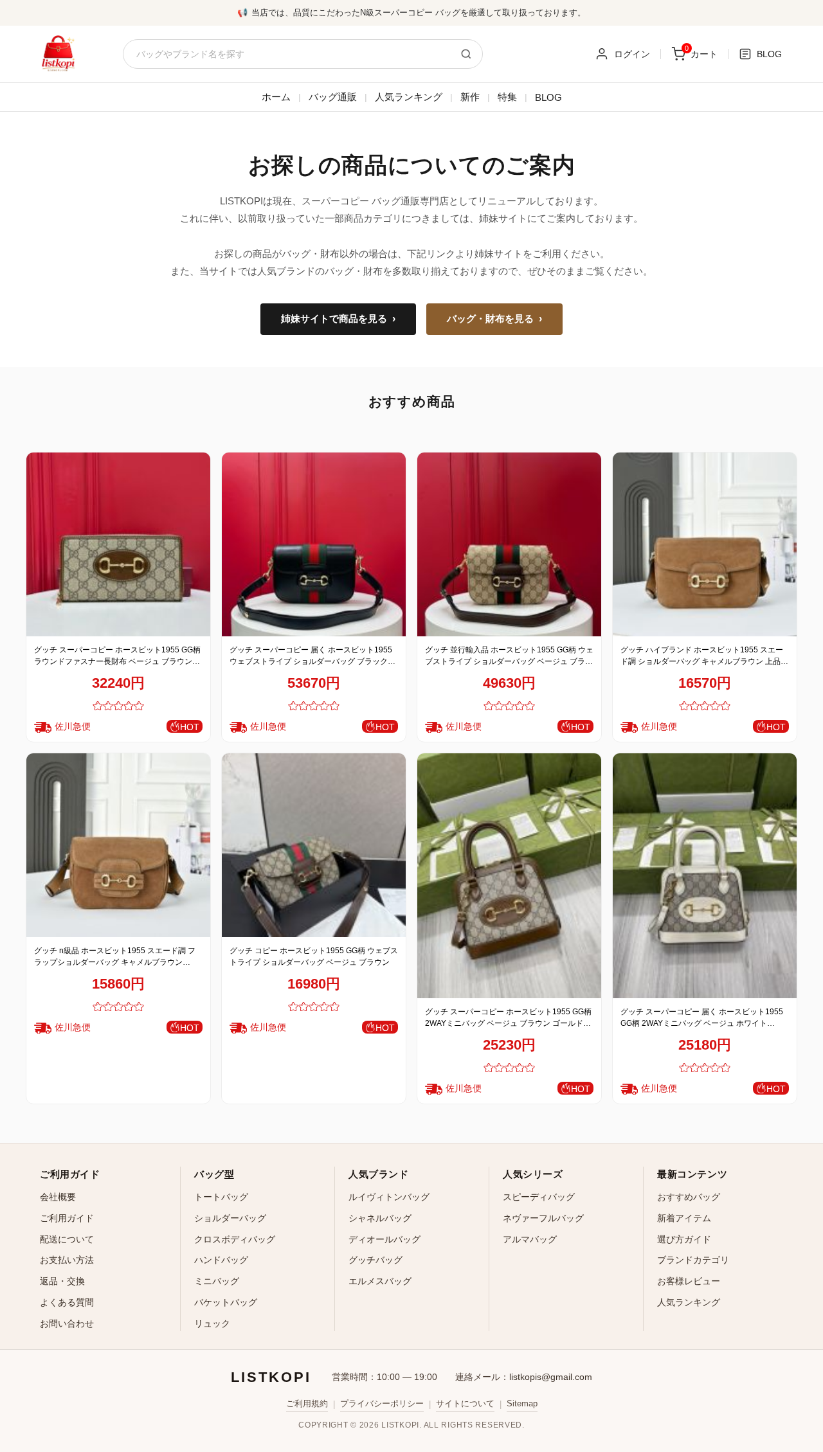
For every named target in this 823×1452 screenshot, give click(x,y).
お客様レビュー (688, 1281)
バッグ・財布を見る (494, 319)
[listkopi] (58, 54)
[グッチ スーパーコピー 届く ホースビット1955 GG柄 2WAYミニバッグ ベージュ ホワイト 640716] (705, 875)
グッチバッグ (375, 1260)
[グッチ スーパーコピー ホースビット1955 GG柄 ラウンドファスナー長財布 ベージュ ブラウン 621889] (118, 544)
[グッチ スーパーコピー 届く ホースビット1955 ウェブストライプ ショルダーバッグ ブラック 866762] (314, 544)
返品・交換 (62, 1281)
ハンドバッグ (221, 1260)
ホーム (276, 96)
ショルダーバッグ (230, 1218)
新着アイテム (684, 1218)
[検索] (466, 54)
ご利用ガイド (67, 1218)
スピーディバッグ (539, 1197)
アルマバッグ (530, 1239)
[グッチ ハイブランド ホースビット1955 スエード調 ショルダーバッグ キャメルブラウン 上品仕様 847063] (705, 544)
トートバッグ (221, 1197)
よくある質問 (67, 1302)
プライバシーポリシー (382, 1403)
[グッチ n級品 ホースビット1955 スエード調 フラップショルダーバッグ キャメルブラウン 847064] (118, 845)
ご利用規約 (307, 1403)
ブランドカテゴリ (693, 1260)
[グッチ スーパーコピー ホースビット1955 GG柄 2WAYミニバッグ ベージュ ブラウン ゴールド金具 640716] (509, 875)
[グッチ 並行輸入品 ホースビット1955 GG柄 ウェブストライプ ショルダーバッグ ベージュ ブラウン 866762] (509, 544)
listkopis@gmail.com (550, 1377)
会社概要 (58, 1197)
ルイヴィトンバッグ (389, 1197)
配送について (67, 1239)
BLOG (548, 97)
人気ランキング (408, 96)
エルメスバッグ (380, 1281)
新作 (470, 96)
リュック (212, 1323)
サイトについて (465, 1403)
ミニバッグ (216, 1281)
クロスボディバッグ (234, 1239)
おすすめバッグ (688, 1197)
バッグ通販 (333, 96)
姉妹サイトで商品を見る (338, 319)
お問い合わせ (67, 1323)
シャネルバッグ (380, 1218)
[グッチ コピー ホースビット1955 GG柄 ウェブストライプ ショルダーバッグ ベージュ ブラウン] (314, 845)
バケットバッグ (225, 1302)
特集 (507, 96)
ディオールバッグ (384, 1239)
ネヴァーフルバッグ (543, 1218)
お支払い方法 (67, 1260)
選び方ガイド (684, 1239)
